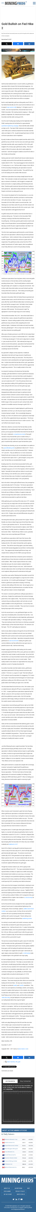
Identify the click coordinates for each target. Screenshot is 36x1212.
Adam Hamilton (11, 1061)
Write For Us (21, 1194)
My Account (8, 1194)
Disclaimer (7, 1191)
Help (28, 1188)
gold (19, 1061)
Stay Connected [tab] (25, 1081)
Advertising (18, 1188)
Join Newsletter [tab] (10, 1081)
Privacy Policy (20, 1191)
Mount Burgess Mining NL (11, 1148)
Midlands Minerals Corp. (11, 1139)
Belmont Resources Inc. (11, 1167)
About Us (7, 1188)
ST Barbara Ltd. (8, 1164)
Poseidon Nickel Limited (11, 1158)
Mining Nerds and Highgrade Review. (21, 1208)
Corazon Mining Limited (11, 1161)
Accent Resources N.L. (10, 1155)
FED (16, 1061)
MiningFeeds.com (15, 1206)
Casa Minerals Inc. (9, 1152)
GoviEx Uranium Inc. (10, 1142)
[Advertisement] (18, 11)
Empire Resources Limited (11, 1145)
